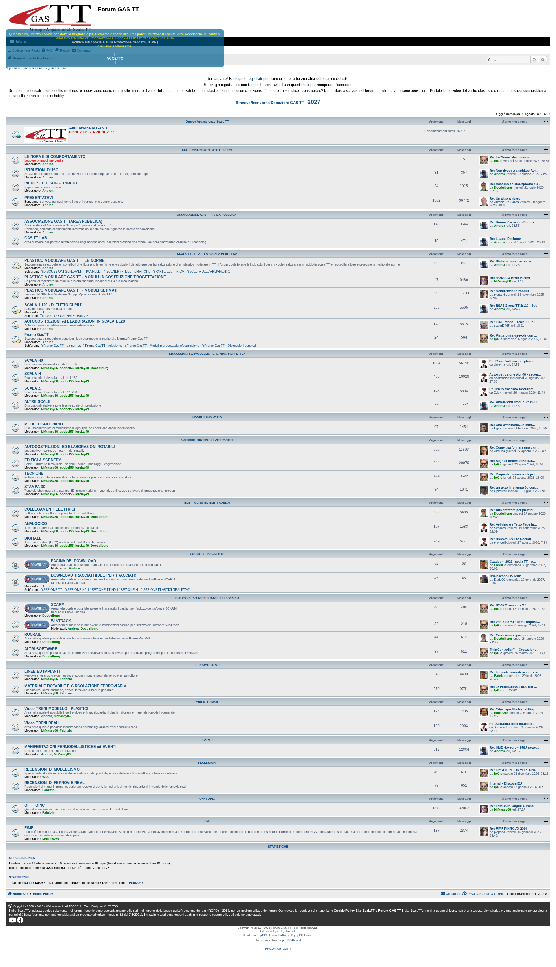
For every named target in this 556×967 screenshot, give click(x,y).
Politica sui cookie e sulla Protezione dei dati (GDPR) (115, 42)
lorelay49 (82, 368)
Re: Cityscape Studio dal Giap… (514, 709)
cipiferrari (500, 491)
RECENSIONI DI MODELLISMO (52, 769)
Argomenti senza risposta (24, 68)
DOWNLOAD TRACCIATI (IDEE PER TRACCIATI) (93, 575)
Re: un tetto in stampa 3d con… (514, 487)
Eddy (497, 392)
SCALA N (32, 374)
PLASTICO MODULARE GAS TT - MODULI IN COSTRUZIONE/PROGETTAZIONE (95, 277)
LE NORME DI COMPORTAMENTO (54, 156)
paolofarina (501, 378)
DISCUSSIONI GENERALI (62, 271)
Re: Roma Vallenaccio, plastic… (513, 361)
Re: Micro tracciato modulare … (513, 389)
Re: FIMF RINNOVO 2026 (508, 828)
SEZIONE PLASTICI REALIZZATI (167, 589)
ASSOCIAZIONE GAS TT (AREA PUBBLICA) (207, 214)
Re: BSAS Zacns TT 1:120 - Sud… (515, 305)
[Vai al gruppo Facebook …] (20, 920)
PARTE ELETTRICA (170, 271)
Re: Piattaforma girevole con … (513, 335)
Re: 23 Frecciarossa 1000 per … (513, 686)
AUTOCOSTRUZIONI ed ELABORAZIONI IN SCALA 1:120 (74, 321)
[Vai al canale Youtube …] (12, 920)
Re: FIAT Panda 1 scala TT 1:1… (514, 322)
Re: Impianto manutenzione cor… (515, 672)
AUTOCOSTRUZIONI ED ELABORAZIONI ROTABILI (69, 447)
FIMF (207, 821)
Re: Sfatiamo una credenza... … (513, 261)
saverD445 (502, 325)
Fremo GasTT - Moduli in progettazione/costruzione (163, 345)
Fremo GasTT (36, 334)
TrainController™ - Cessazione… (514, 649)
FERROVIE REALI (207, 664)
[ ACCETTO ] (115, 58)
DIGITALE (33, 538)
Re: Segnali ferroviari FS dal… (512, 461)
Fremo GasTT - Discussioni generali (230, 345)
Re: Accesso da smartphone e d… (516, 184)
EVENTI (207, 740)
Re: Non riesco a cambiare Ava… (514, 170)
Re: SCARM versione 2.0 (508, 605)
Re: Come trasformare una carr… (515, 447)
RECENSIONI (207, 762)
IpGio (498, 160)
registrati (255, 78)
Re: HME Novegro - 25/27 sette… (514, 747)
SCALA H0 (33, 360)
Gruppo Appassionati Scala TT (207, 121)
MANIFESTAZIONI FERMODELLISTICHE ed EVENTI (70, 747)
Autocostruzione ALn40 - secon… (515, 374)
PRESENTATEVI (38, 197)
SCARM (58, 604)
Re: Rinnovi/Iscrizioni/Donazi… (513, 222)
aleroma (499, 364)
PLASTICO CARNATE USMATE (65, 315)
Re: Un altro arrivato (505, 198)
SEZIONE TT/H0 (104, 589)
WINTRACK (61, 621)
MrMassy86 (502, 281)
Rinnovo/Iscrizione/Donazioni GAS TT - (278, 102)
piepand (499, 294)
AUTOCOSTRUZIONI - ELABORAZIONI (207, 440)
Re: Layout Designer (505, 238)
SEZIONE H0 (76, 589)
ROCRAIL (32, 634)
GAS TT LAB (35, 238)
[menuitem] (483, 893)
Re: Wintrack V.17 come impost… (515, 622)
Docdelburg (503, 187)
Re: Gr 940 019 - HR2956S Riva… (514, 770)
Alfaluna (499, 451)
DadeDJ (500, 579)
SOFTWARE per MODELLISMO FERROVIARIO (207, 597)
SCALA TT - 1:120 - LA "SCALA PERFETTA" (207, 253)
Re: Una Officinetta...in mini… (512, 425)
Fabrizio (500, 565)
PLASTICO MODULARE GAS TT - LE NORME (64, 260)
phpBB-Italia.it (291, 940)
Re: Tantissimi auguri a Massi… (513, 806)
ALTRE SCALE (37, 401)
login (239, 78)
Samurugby (502, 727)
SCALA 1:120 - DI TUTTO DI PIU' (53, 305)
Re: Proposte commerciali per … (514, 474)
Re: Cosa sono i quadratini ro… (514, 635)
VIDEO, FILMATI (207, 701)
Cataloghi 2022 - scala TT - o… (513, 561)
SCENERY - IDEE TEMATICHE (128, 271)
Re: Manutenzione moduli (509, 291)
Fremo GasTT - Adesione (103, 345)
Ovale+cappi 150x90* (505, 576)
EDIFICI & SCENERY (42, 460)
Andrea (47, 164)
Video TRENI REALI (42, 723)
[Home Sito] (50, 18)
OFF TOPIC (207, 798)
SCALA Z (32, 388)
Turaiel (290, 931)
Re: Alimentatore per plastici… (513, 510)
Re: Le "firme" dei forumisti (510, 157)
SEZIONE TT (52, 589)
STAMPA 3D (34, 487)
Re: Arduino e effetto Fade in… (513, 524)
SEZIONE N (129, 589)
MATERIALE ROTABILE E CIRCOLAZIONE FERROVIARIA (75, 686)
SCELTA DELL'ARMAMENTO (210, 271)
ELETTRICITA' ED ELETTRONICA (207, 502)
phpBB (261, 935)
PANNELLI (93, 271)
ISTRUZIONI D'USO (41, 170)
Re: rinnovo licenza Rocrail (510, 539)
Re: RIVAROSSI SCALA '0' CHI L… (516, 402)
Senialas (500, 528)
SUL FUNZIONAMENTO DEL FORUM (207, 149)
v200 (45, 776)
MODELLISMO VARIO (207, 417)
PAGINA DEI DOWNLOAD (207, 554)
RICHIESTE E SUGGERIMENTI (51, 183)
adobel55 (67, 368)
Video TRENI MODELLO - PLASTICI (56, 708)
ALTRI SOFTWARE (40, 649)
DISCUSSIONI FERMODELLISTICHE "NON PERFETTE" (207, 353)
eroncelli (500, 542)
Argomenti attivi (55, 68)
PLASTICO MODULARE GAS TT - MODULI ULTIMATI (71, 290)
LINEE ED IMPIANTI (42, 671)
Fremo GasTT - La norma (61, 345)
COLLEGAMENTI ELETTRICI (49, 509)
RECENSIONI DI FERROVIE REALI (55, 782)
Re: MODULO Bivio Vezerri (510, 277)
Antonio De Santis (506, 202)
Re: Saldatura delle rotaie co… (512, 723)
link (306, 85)
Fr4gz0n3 (136, 882)
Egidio (498, 428)
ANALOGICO (35, 524)
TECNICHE (33, 473)
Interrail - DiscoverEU (506, 783)
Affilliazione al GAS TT (89, 128)
